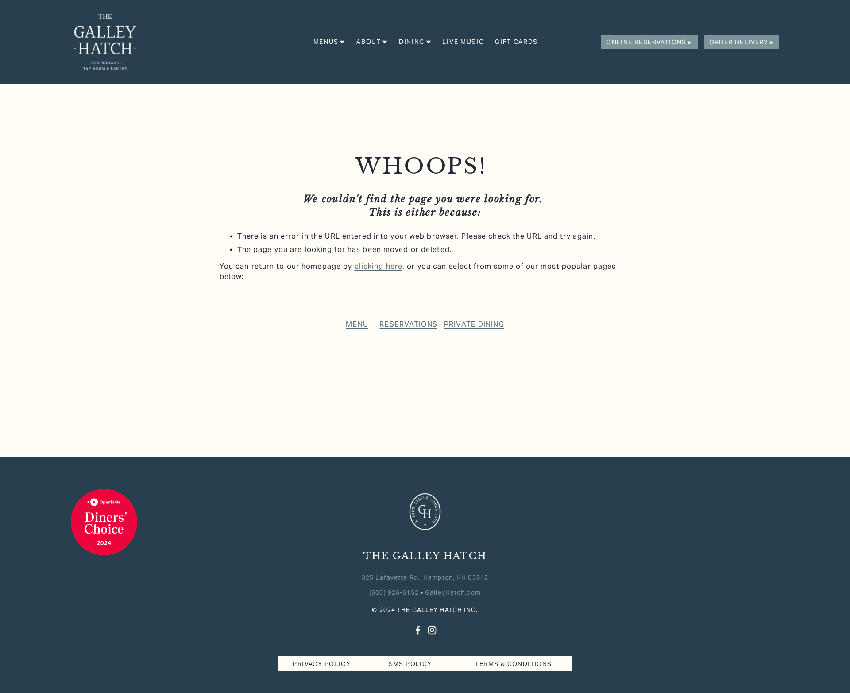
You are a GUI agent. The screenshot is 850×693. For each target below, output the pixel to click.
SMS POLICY (410, 664)
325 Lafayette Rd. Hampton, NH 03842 (425, 577)
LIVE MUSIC (463, 42)
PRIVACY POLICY (322, 664)
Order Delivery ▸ (741, 42)
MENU (357, 324)
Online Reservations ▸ (649, 42)
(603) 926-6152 (394, 592)
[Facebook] (417, 630)
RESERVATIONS (408, 324)
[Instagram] (432, 630)
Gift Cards (516, 42)
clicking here (379, 266)
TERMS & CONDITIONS (513, 664)
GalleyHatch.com (453, 592)
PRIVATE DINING (474, 324)
